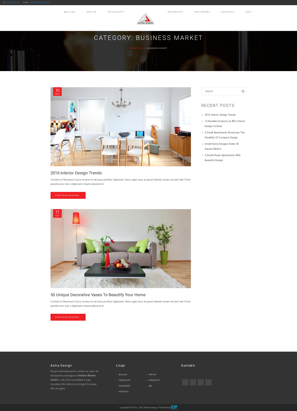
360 (150, 386)
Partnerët (124, 386)
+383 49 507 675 (12, 2)
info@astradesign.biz (39, 2)
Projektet (154, 380)
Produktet (125, 380)
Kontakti (124, 391)
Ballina (123, 374)
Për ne (152, 374)
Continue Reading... (68, 195)
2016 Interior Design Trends (220, 114)
